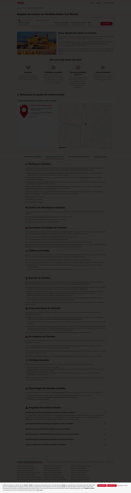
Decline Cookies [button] (111, 485)
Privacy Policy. (39, 490)
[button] (122, 485)
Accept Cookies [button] (102, 485)
